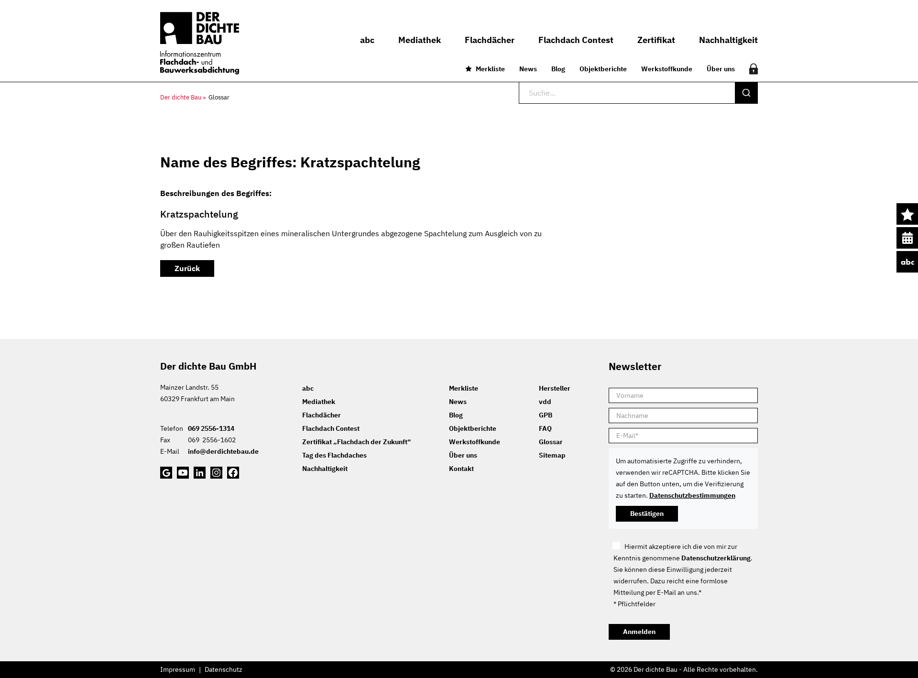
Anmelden (639, 631)
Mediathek (318, 401)
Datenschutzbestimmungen (692, 495)
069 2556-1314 (211, 428)
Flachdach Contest (331, 428)
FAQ (545, 428)
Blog (558, 69)
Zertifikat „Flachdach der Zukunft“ (356, 441)
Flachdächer (321, 415)
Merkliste (490, 69)
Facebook (233, 473)
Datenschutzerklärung (716, 558)
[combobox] (638, 93)
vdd (545, 401)
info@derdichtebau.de (223, 451)
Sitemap (552, 455)
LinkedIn (200, 473)
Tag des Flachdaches (334, 455)
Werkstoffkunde (666, 69)
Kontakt (461, 468)
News (528, 69)
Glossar (551, 441)
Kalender (907, 238)
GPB (545, 415)
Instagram (216, 473)
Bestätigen (647, 513)
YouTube (183, 473)
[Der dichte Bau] (199, 43)
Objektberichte (603, 69)
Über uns (721, 69)
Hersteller (554, 388)
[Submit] (746, 92)
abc (907, 262)
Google (166, 473)
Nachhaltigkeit (325, 468)
